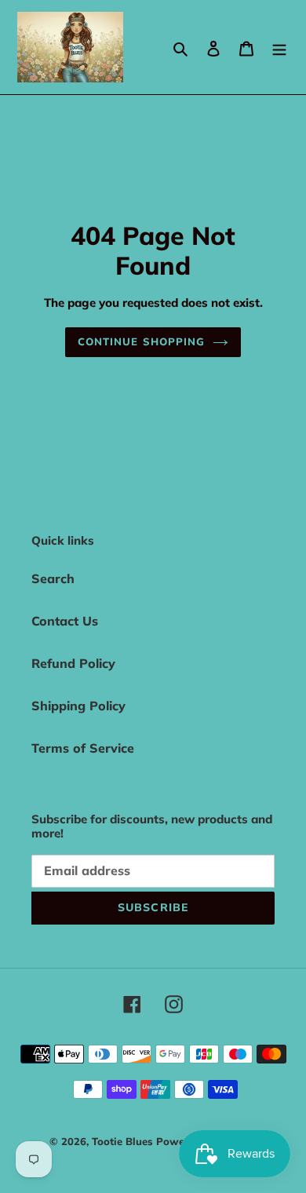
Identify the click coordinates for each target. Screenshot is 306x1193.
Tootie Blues (124, 1141)
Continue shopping (141, 341)
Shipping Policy (78, 705)
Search (53, 578)
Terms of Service (82, 748)
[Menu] (279, 47)
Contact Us (64, 621)
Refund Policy (73, 663)
